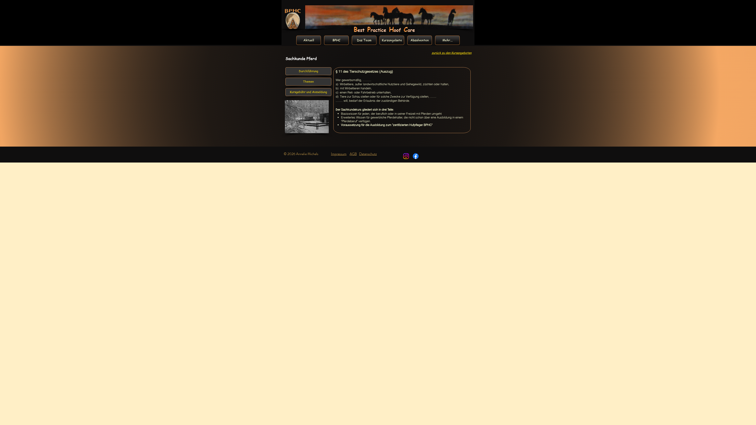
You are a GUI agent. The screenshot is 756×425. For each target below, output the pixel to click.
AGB (353, 153)
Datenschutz (368, 153)
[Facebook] (416, 156)
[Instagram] (406, 156)
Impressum (338, 153)
